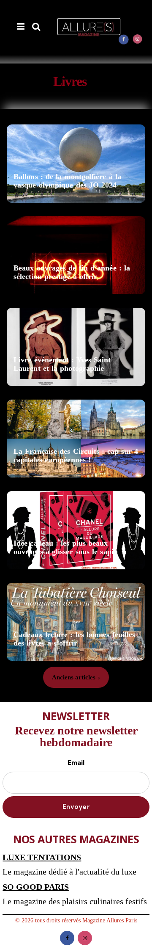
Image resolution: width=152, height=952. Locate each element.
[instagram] (138, 39)
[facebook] (124, 39)
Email (76, 762)
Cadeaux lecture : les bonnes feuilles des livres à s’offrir (74, 639)
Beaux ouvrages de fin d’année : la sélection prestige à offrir (72, 272)
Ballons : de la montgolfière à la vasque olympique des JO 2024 (67, 181)
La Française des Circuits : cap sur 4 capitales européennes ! (76, 455)
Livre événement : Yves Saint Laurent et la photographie (62, 364)
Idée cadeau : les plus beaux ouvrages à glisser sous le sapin (66, 547)
